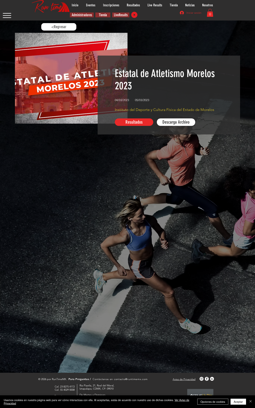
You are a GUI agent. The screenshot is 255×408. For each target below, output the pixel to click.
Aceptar (238, 402)
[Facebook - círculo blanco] (207, 379)
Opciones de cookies (212, 402)
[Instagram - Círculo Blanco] (201, 379)
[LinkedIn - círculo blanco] (212, 379)
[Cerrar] (250, 401)
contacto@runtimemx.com (130, 379)
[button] (7, 15)
